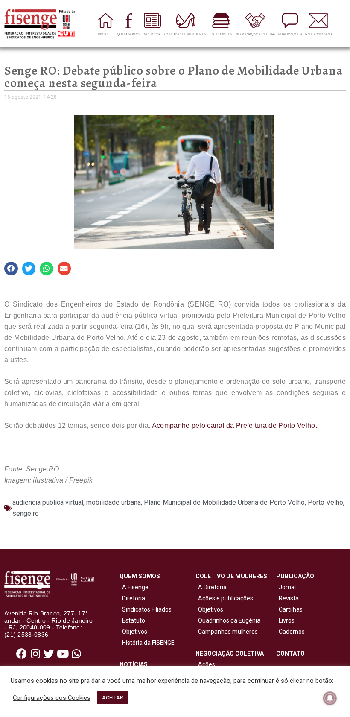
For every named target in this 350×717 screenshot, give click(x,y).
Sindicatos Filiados (146, 609)
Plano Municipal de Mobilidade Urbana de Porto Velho (224, 502)
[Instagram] (35, 653)
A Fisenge (134, 587)
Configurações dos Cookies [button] (51, 698)
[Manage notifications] (330, 698)
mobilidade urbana (113, 502)
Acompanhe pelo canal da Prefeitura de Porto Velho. (234, 425)
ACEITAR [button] (112, 697)
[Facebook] (21, 653)
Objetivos (133, 631)
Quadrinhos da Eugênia (227, 620)
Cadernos (292, 631)
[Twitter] (49, 653)
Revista (289, 598)
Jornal (287, 587)
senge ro (25, 513)
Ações (205, 664)
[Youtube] (62, 653)
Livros (287, 620)
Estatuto (132, 620)
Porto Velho (325, 502)
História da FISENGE (147, 642)
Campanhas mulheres (226, 631)
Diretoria (132, 598)
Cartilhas (291, 609)
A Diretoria (211, 587)
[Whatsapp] (76, 653)
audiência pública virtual (47, 502)
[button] (11, 268)
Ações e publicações (224, 598)
